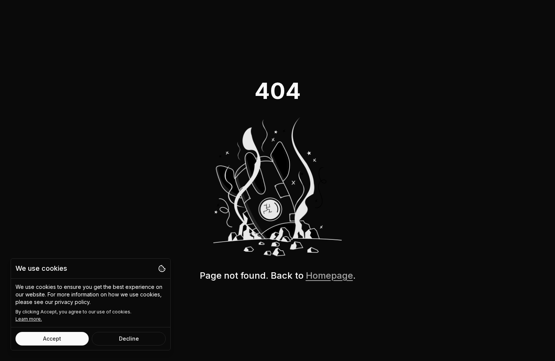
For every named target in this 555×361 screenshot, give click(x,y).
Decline (129, 338)
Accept (52, 338)
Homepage (329, 275)
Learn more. (28, 319)
